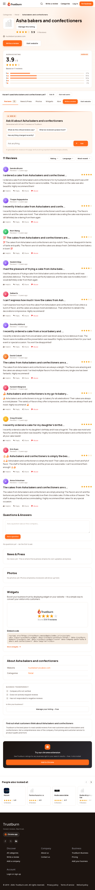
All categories (12, 853)
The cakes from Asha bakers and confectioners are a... (35, 362)
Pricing (75, 857)
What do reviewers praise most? (52, 130)
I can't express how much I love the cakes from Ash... (34, 300)
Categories (65, 3)
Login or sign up (14, 874)
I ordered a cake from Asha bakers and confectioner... (35, 175)
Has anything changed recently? (21, 135)
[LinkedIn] (16, 841)
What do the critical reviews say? (21, 130)
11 (52, 619)
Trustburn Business (80, 853)
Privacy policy (52, 885)
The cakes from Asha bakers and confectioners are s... (35, 487)
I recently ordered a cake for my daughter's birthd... (33, 425)
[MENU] (4, 4)
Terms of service (67, 885)
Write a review (52, 3)
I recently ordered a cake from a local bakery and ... (33, 331)
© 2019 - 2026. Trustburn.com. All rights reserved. (24, 885)
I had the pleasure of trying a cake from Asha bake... (34, 269)
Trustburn (11, 824)
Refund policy (82, 885)
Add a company (13, 861)
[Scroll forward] (91, 782)
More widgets (12, 647)
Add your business (80, 861)
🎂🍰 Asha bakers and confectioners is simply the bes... (36, 456)
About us (45, 853)
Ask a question (13, 536)
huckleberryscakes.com (39, 667)
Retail (17, 15)
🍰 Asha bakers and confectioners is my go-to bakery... (35, 393)
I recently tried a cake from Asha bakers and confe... (34, 206)
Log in (75, 3)
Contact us (45, 857)
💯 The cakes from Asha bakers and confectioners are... (36, 237)
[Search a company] (41, 3)
